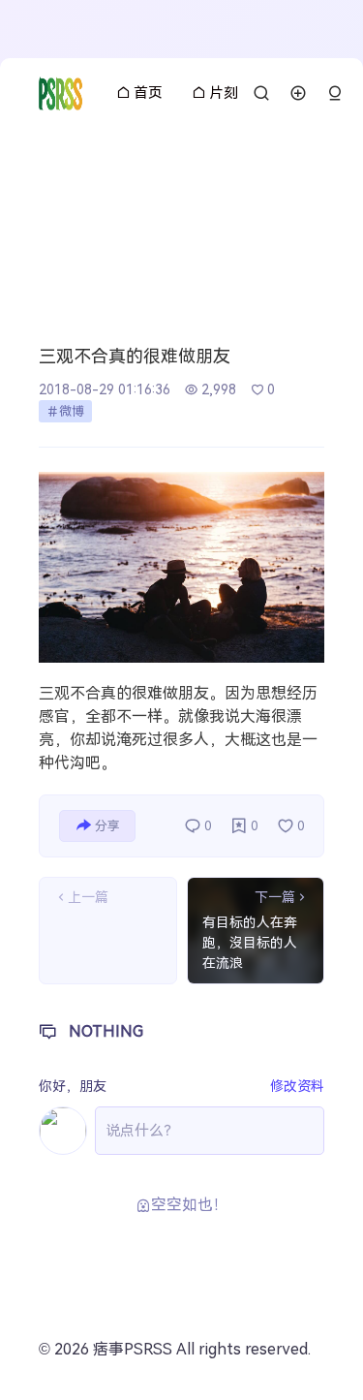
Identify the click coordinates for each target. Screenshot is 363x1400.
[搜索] (261, 93)
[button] (335, 93)
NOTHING (106, 1031)
